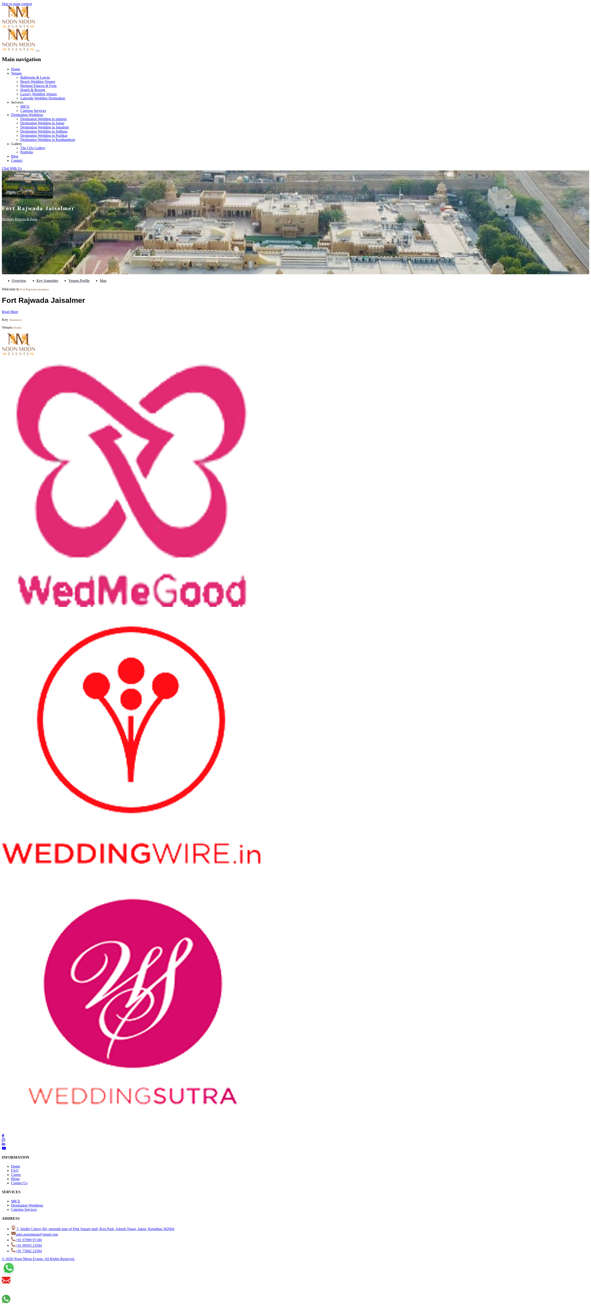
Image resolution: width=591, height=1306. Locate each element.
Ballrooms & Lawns (35, 77)
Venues (16, 73)
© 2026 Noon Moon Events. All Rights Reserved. (38, 1259)
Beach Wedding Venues (37, 81)
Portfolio (26, 152)
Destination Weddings (27, 115)
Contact (16, 160)
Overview (19, 281)
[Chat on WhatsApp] (9, 1274)
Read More (10, 312)
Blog (14, 156)
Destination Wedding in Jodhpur (43, 131)
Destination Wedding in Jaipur (42, 123)
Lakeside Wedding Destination (42, 98)
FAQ (14, 1170)
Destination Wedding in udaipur (43, 119)
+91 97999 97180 (29, 1240)
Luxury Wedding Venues (38, 94)
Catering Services (33, 111)
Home (15, 69)
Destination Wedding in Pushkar (43, 135)
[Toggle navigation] (37, 50)
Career (16, 1175)
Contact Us (19, 1183)
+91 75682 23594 (29, 1251)
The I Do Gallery (32, 148)
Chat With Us (12, 168)
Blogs (15, 1179)
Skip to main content (17, 4)
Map (103, 281)
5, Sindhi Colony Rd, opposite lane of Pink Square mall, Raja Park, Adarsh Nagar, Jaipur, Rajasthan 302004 (95, 1229)
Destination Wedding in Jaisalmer (44, 127)
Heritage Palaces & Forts (38, 86)
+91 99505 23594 (29, 1245)
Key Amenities (47, 281)
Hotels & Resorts (32, 90)
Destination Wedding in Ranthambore (47, 140)
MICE (25, 106)
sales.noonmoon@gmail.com (37, 1234)
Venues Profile (79, 281)
